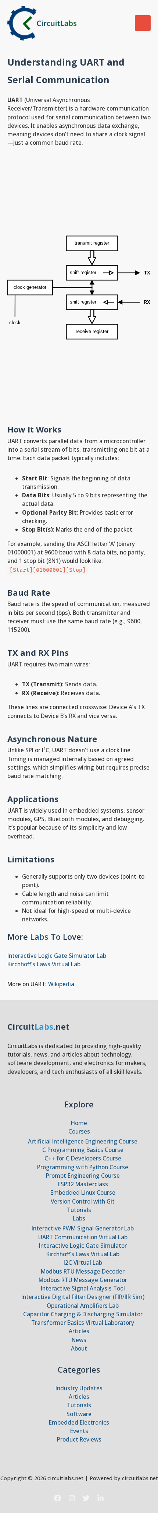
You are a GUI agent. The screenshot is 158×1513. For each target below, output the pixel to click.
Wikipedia (61, 984)
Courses (79, 1131)
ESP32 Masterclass (83, 1184)
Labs (40, 936)
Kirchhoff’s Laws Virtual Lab (43, 964)
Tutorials (79, 1210)
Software (79, 1414)
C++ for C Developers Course (82, 1158)
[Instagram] (71, 1498)
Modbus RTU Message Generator (83, 1280)
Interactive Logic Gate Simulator (83, 1245)
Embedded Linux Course (82, 1192)
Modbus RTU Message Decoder (83, 1271)
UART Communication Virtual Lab (83, 1237)
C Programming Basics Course (82, 1150)
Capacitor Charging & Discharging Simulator (83, 1314)
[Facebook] (57, 1498)
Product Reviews (79, 1439)
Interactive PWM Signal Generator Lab (83, 1228)
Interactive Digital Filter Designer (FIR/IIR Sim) (82, 1297)
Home (79, 1123)
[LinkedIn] (100, 1498)
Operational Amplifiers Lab (83, 1306)
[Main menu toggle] (143, 23)
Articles (79, 1331)
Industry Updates (79, 1388)
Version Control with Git (83, 1201)
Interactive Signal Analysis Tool (83, 1288)
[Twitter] (86, 1498)
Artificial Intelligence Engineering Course (82, 1141)
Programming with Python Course (82, 1167)
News (79, 1340)
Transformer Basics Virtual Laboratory (82, 1322)
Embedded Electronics (79, 1422)
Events (79, 1431)
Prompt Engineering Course (83, 1175)
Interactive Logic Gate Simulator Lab (56, 956)
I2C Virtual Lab (83, 1262)
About (79, 1348)
